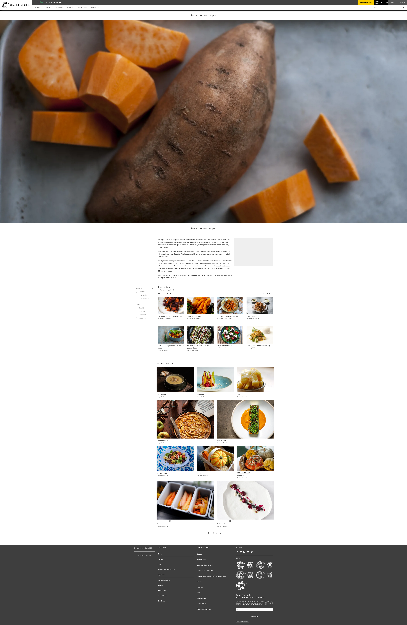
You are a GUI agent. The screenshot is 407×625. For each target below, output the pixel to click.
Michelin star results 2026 (166, 569)
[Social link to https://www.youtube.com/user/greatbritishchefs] (248, 552)
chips (191, 242)
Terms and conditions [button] (242, 621)
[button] (38, 7)
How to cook (162, 590)
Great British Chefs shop (205, 570)
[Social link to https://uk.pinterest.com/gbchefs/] (241, 552)
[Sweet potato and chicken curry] (260, 335)
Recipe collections (164, 580)
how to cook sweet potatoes (188, 275)
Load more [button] (214, 533)
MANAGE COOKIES (144, 555)
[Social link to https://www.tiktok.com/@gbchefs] (252, 552)
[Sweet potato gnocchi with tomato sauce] (171, 335)
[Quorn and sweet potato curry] (230, 305)
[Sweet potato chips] (200, 305)
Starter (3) (142, 315)
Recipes (160, 559)
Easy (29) (142, 291)
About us (200, 587)
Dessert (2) (142, 318)
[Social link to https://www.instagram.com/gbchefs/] (244, 552)
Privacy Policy (201, 603)
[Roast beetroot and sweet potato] (171, 305)
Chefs (159, 564)
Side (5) (141, 308)
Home (160, 554)
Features (160, 585)
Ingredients (161, 575)
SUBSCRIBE (254, 616)
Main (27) (142, 311)
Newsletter (161, 601)
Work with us (201, 559)
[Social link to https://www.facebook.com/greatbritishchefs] (237, 552)
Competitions (162, 596)
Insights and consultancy (205, 565)
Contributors (201, 598)
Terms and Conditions (204, 609)
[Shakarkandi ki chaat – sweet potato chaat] (200, 335)
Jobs (198, 592)
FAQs (199, 581)
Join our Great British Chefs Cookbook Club (211, 576)
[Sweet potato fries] (260, 305)
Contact (199, 554)
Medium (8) (143, 295)
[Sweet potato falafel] (230, 335)
